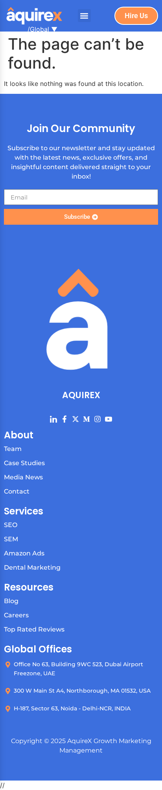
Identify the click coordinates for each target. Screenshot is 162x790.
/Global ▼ (42, 29)
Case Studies (24, 463)
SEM (11, 539)
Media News (23, 477)
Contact (16, 491)
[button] (84, 15)
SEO (10, 525)
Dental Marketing (32, 567)
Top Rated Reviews (34, 629)
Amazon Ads (24, 553)
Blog (11, 601)
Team (13, 449)
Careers (16, 615)
